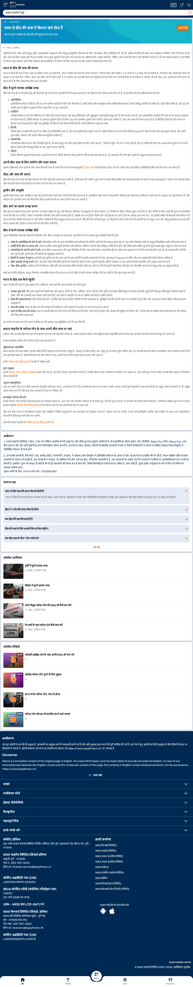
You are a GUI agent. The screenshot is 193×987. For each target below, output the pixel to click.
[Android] (103, 911)
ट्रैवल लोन (89, 167)
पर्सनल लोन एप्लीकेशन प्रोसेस (22, 372)
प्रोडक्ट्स (96, 978)
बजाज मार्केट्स (102, 867)
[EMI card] (173, 5)
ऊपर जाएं (97, 775)
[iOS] (112, 911)
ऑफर (125, 984)
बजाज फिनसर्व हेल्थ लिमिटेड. (108, 883)
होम (22, 984)
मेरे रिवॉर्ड (68, 984)
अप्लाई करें (182, 28)
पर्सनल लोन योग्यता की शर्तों (29, 405)
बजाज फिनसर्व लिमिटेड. (106, 845)
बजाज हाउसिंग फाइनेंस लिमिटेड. (109, 872)
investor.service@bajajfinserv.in (31, 866)
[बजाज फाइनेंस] (17, 5)
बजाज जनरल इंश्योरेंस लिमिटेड (109, 856)
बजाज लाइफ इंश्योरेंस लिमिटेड (109, 861)
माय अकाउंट (170, 984)
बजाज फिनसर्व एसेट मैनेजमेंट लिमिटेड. (112, 889)
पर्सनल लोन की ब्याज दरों (19, 361)
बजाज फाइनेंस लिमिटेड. (106, 850)
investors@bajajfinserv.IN (27, 927)
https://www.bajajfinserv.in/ (84, 748)
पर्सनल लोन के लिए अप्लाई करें (40, 422)
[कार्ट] (189, 5)
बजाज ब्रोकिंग (101, 878)
